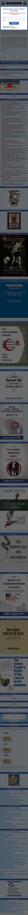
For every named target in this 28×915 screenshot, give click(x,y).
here (6, 26)
